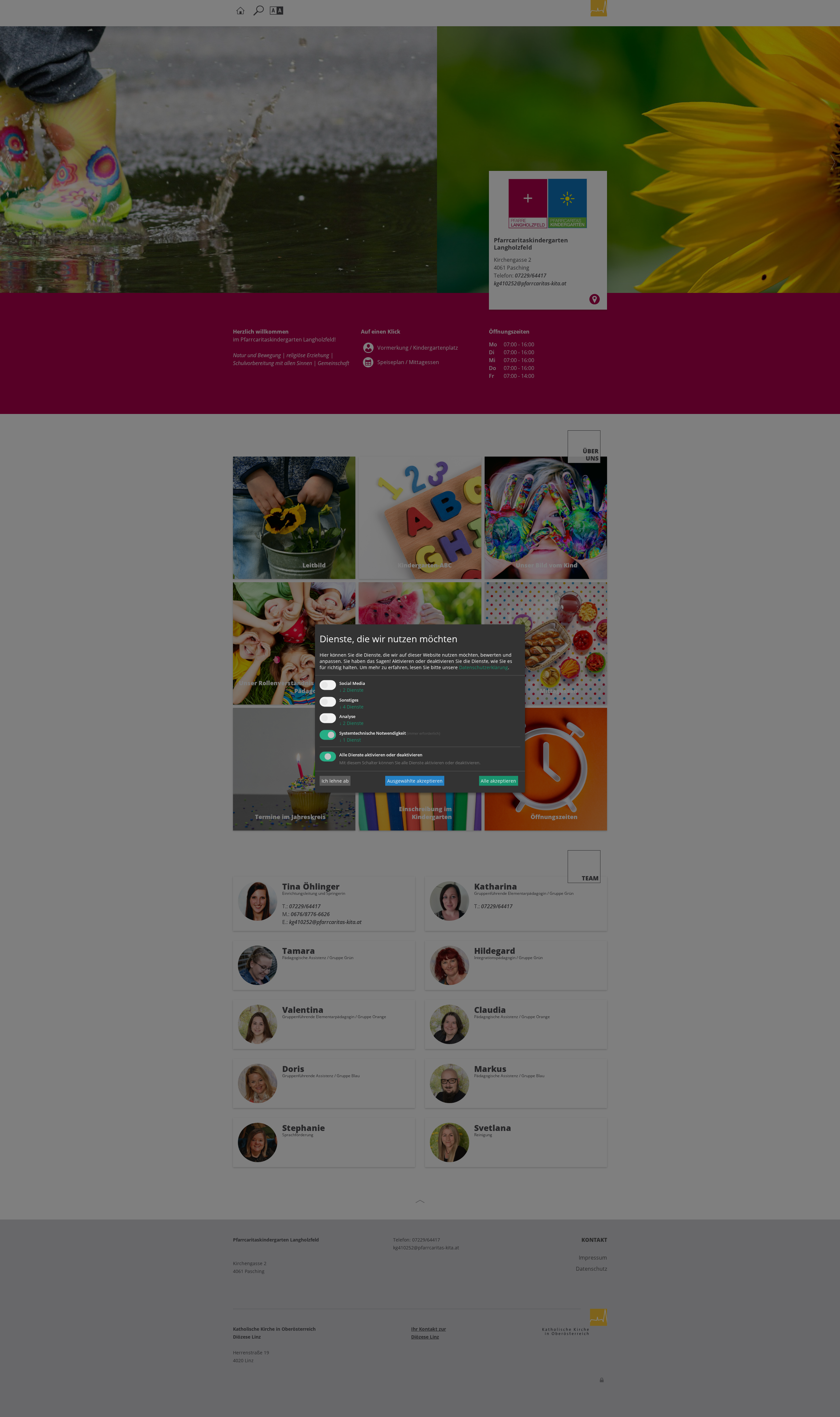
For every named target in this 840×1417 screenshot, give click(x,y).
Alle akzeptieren (498, 781)
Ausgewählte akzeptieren (415, 781)
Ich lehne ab (335, 781)
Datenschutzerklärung (483, 667)
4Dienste (351, 707)
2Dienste (351, 690)
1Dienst (350, 740)
